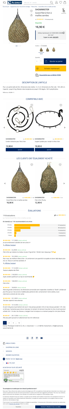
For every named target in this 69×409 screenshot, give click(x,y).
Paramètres (18, 407)
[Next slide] (64, 50)
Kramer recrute (13, 359)
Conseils (45, 46)
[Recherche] (52, 2)
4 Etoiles (9, 227)
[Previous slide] (36, 50)
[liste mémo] (60, 2)
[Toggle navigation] (4, 2)
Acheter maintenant (51, 68)
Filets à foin (34, 6)
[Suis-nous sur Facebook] (32, 338)
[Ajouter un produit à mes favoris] (31, 11)
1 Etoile (10, 235)
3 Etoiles (9, 230)
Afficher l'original (10, 245)
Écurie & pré (6, 6)
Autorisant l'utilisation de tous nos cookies (51, 407)
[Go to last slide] (4, 127)
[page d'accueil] (14, 2)
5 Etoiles (9, 225)
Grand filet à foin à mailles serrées (47, 6)
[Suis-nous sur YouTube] (41, 338)
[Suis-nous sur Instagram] (27, 338)
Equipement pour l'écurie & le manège (20, 6)
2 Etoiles (9, 233)
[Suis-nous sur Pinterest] (37, 338)
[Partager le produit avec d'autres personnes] (31, 15)
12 (19, 323)
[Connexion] (56, 2)
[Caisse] (64, 2)
